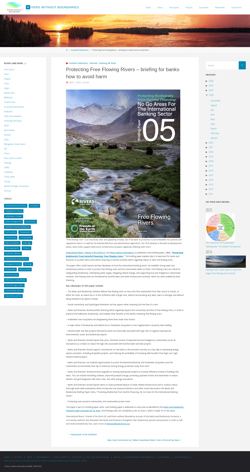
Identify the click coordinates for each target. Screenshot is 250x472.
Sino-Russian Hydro (13, 290)
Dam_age (27, 243)
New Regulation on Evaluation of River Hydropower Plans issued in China (45, 461)
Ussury (7, 181)
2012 (211, 189)
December (216, 100)
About (160, 7)
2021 (211, 147)
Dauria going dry (12, 248)
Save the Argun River (14, 285)
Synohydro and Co (13, 296)
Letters (18, 457)
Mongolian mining (12, 264)
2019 (211, 156)
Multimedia (220, 7)
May (213, 119)
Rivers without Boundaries (122, 253)
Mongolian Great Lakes (14, 144)
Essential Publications (80, 50)
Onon (6, 153)
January (214, 137)
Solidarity (8, 172)
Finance (26, 248)
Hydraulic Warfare (12, 253)
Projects (189, 7)
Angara (7, 78)
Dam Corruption (12, 243)
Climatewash (25, 232)
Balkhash (8, 97)
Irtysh (6, 125)
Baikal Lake (9, 92)
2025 (211, 85)
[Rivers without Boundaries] (14, 7)
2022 (211, 142)
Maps (29, 457)
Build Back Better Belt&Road (17, 227)
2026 (211, 81)
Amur (6, 74)
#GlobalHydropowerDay (15, 205)
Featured (93, 63)
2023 (211, 95)
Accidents (34, 205)
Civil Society (10, 232)
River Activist (25, 269)
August (214, 105)
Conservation (25, 237)
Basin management (13, 221)
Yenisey (7, 190)
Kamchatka (9, 130)
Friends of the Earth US (94, 253)
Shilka (6, 167)
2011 (211, 194)
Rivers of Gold (11, 274)
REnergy (28, 264)
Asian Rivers (237, 7)
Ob (5, 148)
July (212, 110)
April (213, 124)
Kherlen (7, 134)
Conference (10, 237)
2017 (211, 165)
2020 (211, 152)
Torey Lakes (9, 176)
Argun (6, 88)
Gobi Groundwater (12, 116)
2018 (211, 161)
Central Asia (9, 102)
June (213, 114)
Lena (6, 139)
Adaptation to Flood (13, 211)
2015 (211, 175)
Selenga (7, 162)
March (214, 128)
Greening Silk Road (107, 63)
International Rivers (74, 253)
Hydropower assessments (16, 259)
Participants (174, 7)
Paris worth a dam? (13, 158)
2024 (211, 90)
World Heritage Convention (16, 186)
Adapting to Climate (13, 216)
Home (148, 7)
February (215, 133)
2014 (211, 179)
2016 (211, 170)
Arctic (6, 83)
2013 (211, 184)
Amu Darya (9, 69)
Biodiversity (30, 221)
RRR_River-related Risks (15, 280)
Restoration (10, 269)
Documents (203, 7)
